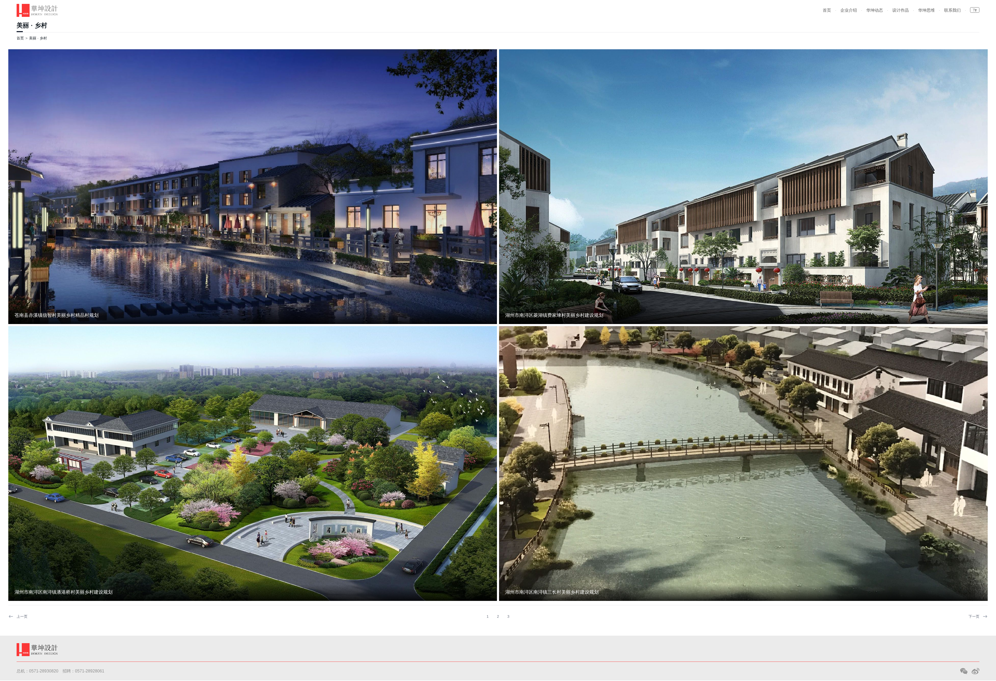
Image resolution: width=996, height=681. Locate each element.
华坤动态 (874, 10)
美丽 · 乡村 (32, 25)
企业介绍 (848, 10)
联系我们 (952, 10)
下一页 (974, 616)
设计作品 (900, 10)
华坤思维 (926, 10)
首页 (827, 10)
